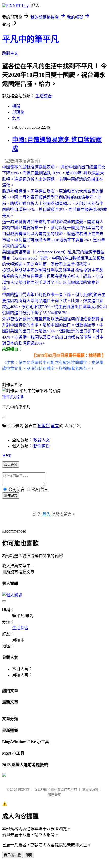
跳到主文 (10, 53)
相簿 (16, 106)
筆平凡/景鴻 (12, 397)
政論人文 (41, 440)
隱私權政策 (90, 789)
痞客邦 (44, 426)
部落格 (18, 112)
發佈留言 (10, 496)
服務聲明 (54, 795)
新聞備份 (41, 446)
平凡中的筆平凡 (30, 39)
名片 (16, 118)
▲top (6, 455)
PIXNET (23, 789)
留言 (55, 426)
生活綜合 (43, 96)
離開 (29, 855)
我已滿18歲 (12, 855)
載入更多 (10, 465)
